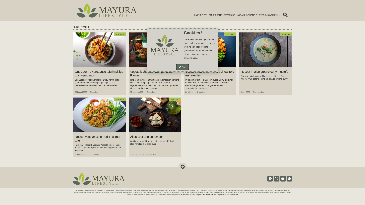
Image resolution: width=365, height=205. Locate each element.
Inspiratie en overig (255, 15)
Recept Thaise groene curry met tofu (264, 71)
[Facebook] (270, 179)
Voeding (230, 15)
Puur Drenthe (217, 15)
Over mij (273, 15)
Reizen (203, 15)
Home (196, 15)
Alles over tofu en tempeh (147, 137)
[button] (285, 15)
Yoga (240, 15)
